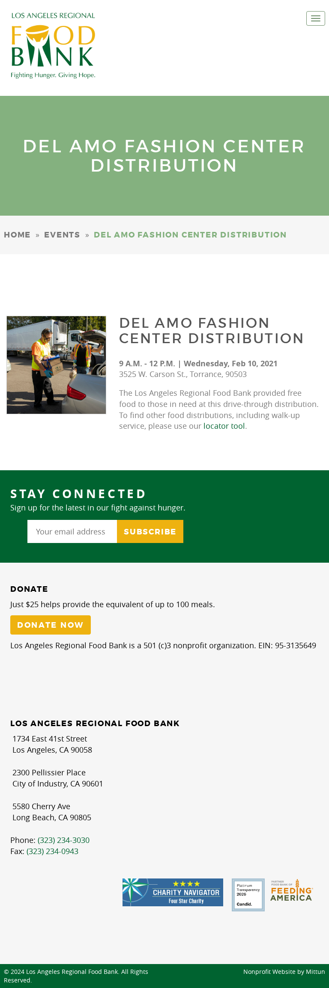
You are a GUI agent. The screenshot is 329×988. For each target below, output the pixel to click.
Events (62, 235)
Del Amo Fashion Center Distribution (212, 330)
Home (17, 235)
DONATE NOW (50, 625)
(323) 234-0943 (52, 851)
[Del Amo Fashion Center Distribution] (56, 365)
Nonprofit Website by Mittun (284, 971)
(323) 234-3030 (64, 840)
